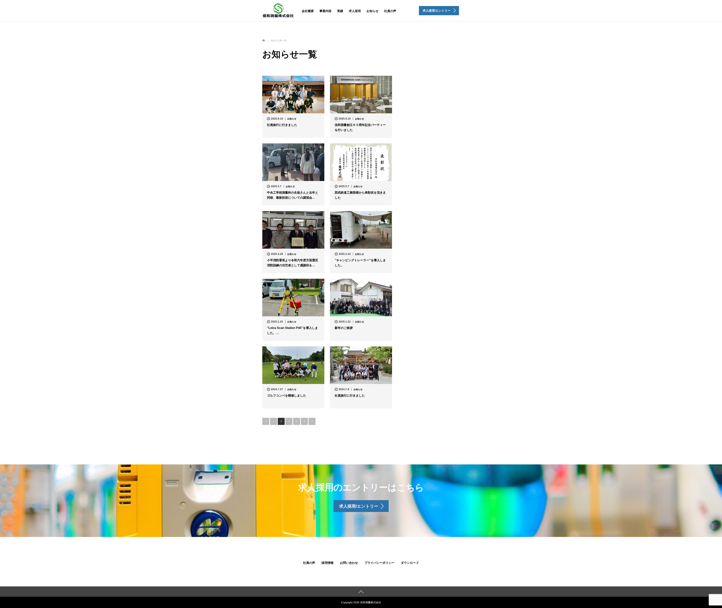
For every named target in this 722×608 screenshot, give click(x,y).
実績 (340, 11)
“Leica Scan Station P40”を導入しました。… (292, 330)
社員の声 (390, 11)
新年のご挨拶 (344, 327)
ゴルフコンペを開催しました (286, 395)
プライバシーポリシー (379, 562)
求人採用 (355, 11)
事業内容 (325, 11)
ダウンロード (410, 562)
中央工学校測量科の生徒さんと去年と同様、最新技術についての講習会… (292, 195)
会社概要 (308, 11)
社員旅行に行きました (282, 124)
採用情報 (328, 562)
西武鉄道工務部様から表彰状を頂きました (360, 195)
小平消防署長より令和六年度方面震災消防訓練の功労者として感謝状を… (292, 263)
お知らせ (372, 11)
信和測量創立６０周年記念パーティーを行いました (360, 127)
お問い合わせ (349, 562)
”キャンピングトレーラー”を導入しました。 (360, 263)
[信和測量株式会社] (278, 10)
